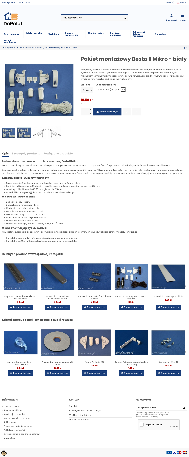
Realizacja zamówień (14, 414)
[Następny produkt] (186, 48)
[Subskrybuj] (184, 408)
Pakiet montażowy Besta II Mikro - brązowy (131, 297)
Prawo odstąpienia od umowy (19, 426)
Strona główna (8, 2)
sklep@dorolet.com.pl (83, 415)
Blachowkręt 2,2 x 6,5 (168, 362)
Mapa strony (10, 437)
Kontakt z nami (24, 2)
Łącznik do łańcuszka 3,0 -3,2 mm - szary (94, 297)
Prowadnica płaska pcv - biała (168, 296)
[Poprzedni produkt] (185, 48)
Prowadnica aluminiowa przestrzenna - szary (57, 297)
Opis (5, 153)
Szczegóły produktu (26, 153)
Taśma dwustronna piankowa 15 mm (57, 363)
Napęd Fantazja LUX (94, 362)
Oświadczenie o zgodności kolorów (22, 433)
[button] (12, 34)
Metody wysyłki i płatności (17, 418)
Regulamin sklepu (13, 410)
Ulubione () (169, 2)
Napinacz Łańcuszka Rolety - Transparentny (20, 363)
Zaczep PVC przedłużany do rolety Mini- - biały (131, 363)
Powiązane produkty (58, 153)
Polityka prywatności (14, 430)
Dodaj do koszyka (109, 111)
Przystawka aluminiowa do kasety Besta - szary (20, 297)
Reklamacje (10, 422)
